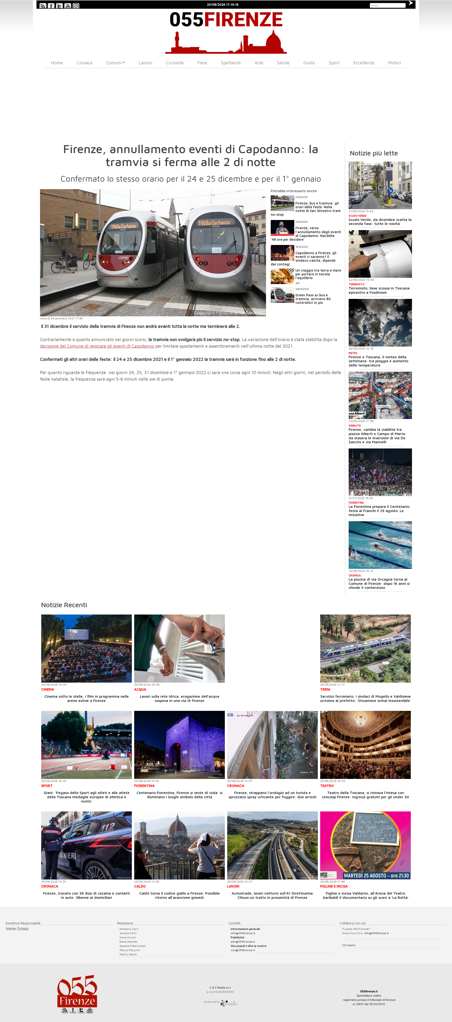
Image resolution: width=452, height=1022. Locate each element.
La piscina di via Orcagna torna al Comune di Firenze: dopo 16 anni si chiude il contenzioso (379, 583)
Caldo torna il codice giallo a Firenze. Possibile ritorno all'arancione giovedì (179, 895)
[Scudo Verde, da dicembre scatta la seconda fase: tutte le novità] (380, 185)
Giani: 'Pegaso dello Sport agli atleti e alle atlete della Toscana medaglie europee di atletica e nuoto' (86, 796)
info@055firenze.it (243, 933)
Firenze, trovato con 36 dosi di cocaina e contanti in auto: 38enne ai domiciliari (86, 895)
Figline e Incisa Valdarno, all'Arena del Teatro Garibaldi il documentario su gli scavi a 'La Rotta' (365, 895)
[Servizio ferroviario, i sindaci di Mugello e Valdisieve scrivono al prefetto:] (365, 649)
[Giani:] (86, 745)
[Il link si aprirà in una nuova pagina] (228, 1001)
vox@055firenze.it (243, 950)
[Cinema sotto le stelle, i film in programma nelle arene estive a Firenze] (86, 649)
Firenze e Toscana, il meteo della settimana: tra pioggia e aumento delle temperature (378, 361)
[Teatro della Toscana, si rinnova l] (365, 745)
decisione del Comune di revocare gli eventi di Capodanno (97, 346)
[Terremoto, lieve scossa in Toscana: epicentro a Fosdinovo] (380, 254)
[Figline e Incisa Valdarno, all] (365, 845)
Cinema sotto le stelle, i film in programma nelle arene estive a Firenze (86, 698)
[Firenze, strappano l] (272, 745)
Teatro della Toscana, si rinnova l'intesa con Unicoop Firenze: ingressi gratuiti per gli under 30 (365, 794)
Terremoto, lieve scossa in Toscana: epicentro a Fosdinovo (380, 290)
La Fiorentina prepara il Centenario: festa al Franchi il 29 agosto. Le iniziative (380, 510)
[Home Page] (226, 31)
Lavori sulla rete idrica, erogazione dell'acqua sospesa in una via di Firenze (179, 698)
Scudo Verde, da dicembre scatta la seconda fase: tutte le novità (380, 221)
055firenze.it (369, 991)
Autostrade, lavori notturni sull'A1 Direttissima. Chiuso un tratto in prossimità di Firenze (273, 895)
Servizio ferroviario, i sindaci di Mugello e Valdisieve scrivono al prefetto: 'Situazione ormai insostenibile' (365, 698)
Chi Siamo (348, 945)
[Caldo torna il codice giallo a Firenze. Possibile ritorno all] (179, 845)
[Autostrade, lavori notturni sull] (272, 845)
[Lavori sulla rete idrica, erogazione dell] (179, 649)
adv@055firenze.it (243, 941)
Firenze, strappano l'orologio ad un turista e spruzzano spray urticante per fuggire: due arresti (272, 794)
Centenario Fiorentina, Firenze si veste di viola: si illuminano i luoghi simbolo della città (179, 794)
